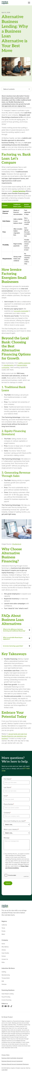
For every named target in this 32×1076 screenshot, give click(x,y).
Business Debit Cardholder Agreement (12, 1058)
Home (3, 943)
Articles (4, 950)
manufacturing (8, 365)
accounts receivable (21, 311)
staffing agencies (24, 363)
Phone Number (9, 804)
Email (6, 796)
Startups (4, 984)
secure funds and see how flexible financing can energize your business (14, 736)
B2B (3, 981)
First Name (7, 779)
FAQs (3, 962)
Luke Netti (4, 1069)
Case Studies (5, 953)
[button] (28, 3)
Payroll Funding (6, 997)
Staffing (4, 972)
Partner (4, 956)
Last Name (7, 787)
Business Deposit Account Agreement (12, 1061)
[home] (5, 2)
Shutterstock (16, 544)
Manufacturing (6, 975)
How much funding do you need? (15, 821)
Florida (3, 931)
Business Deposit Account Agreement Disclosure (15, 1064)
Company (7, 812)
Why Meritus (5, 946)
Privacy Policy (5, 1055)
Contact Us (5, 959)
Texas (3, 928)
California (4, 925)
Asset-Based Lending (8, 993)
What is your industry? (11, 829)
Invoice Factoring (6, 1000)
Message (6, 838)
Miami (3, 934)
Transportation (6, 978)
